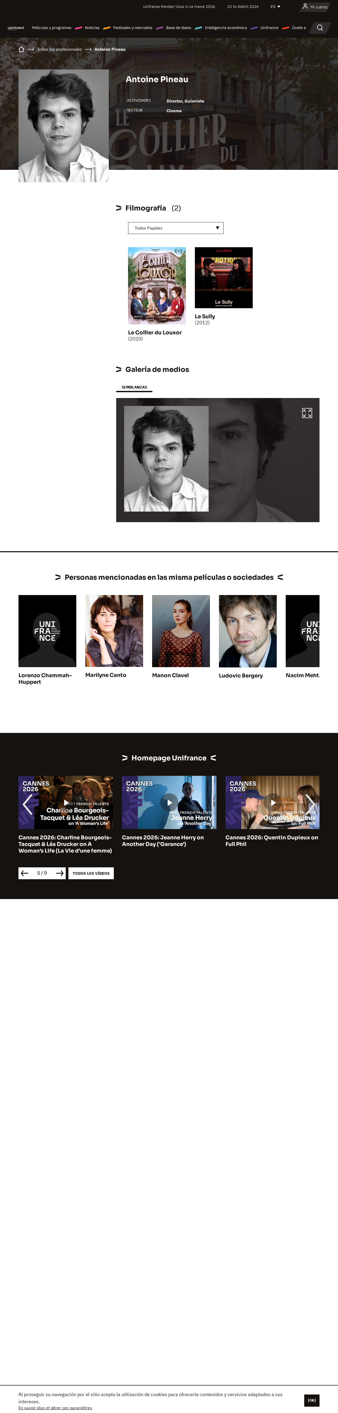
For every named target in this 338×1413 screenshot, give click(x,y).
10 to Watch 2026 (243, 6)
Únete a (299, 27)
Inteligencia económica (226, 27)
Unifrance (269, 27)
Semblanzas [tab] (134, 387)
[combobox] (176, 228)
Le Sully (205, 316)
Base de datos (178, 27)
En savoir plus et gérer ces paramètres (55, 1407)
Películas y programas (51, 27)
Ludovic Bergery (241, 675)
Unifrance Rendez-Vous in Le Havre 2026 (179, 6)
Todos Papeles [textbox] (148, 228)
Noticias (92, 27)
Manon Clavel (170, 675)
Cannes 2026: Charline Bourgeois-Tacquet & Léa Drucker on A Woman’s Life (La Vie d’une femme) (65, 844)
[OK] (312, 1400)
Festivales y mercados (132, 27)
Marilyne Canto (105, 675)
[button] (307, 414)
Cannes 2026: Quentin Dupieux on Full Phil (272, 841)
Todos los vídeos (91, 873)
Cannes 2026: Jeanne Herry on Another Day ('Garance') (163, 841)
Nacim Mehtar (305, 675)
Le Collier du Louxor (155, 332)
